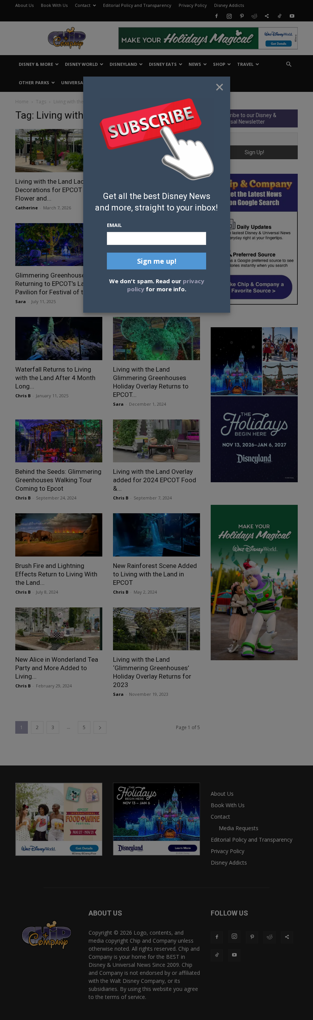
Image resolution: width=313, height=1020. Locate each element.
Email (114, 225)
